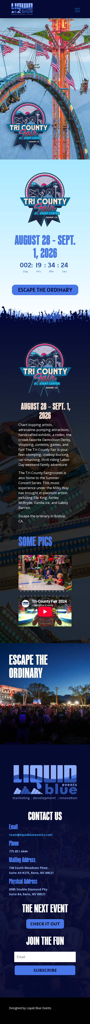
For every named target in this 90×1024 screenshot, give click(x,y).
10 (53, 586)
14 (67, 586)
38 (53, 596)
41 (63, 596)
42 (67, 596)
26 (60, 591)
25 (56, 591)
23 (49, 591)
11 (56, 586)
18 (31, 591)
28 (67, 591)
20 (38, 591)
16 (24, 591)
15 (21, 591)
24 (53, 591)
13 (63, 586)
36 (45, 596)
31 (28, 596)
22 (45, 591)
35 (42, 596)
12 (60, 586)
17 (28, 591)
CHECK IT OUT (45, 924)
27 (63, 591)
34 (38, 596)
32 (31, 596)
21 (42, 591)
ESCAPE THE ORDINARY (45, 289)
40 (60, 596)
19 (35, 591)
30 (24, 596)
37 (49, 596)
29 (21, 596)
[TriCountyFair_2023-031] (45, 589)
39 (56, 596)
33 (35, 596)
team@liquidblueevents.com (30, 835)
